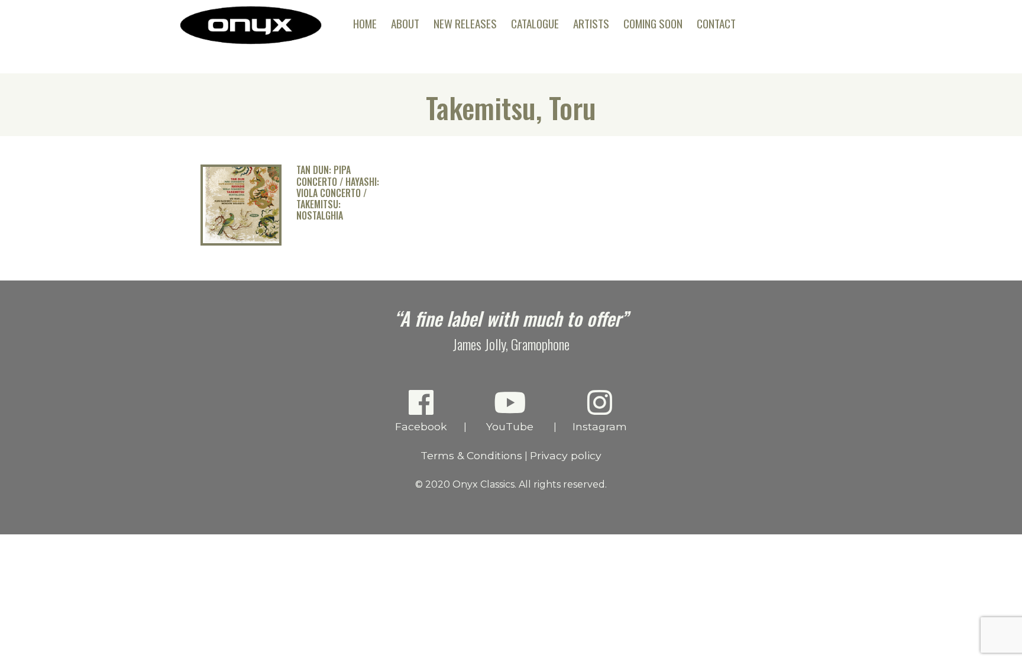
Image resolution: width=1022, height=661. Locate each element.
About (405, 23)
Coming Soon (653, 23)
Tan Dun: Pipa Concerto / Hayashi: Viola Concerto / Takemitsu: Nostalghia (337, 193)
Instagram (600, 426)
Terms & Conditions (471, 455)
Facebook (421, 426)
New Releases (465, 23)
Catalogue (535, 23)
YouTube (509, 426)
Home (365, 23)
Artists (591, 23)
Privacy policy (565, 455)
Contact (716, 23)
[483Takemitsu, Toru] (241, 242)
